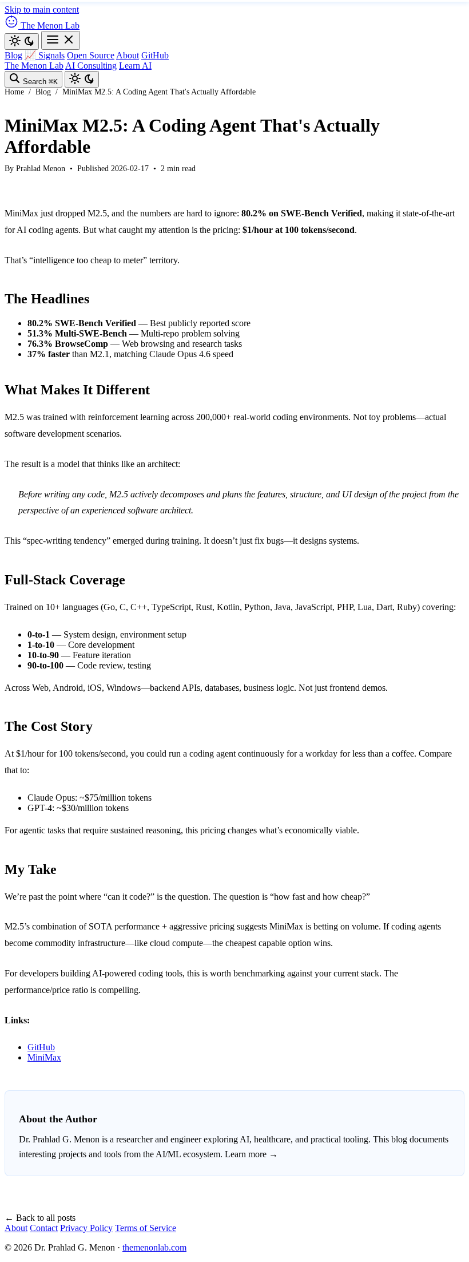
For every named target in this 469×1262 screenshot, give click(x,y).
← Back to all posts (40, 1218)
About (127, 55)
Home (14, 92)
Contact (44, 1228)
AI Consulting (91, 65)
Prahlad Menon (40, 168)
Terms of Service (145, 1228)
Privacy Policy (86, 1228)
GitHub (155, 55)
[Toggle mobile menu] (60, 40)
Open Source (90, 55)
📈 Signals (45, 55)
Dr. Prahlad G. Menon (59, 1139)
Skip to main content (42, 9)
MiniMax (44, 1057)
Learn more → (251, 1154)
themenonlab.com (154, 1247)
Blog (13, 55)
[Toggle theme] (22, 41)
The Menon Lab (34, 65)
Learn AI (135, 65)
